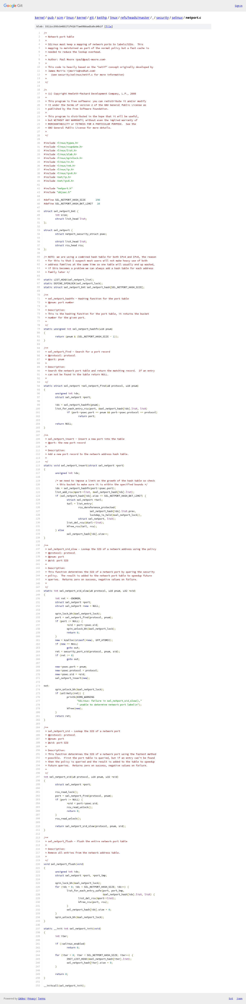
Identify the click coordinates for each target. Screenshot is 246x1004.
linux (70, 17)
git (92, 17)
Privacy (31, 998)
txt (231, 998)
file (108, 26)
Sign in (238, 5)
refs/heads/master (134, 17)
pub (51, 17)
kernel (39, 17)
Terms (41, 998)
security (162, 17)
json (239, 998)
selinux (177, 17)
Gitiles (21, 998)
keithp (102, 17)
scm (60, 17)
